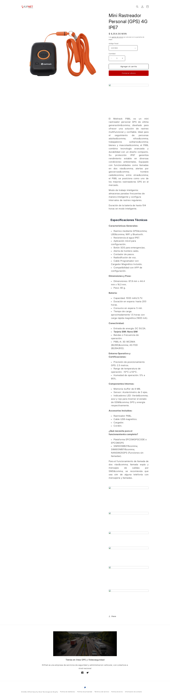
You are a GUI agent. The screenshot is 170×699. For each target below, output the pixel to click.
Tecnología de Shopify (50, 692)
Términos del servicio (101, 692)
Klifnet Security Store (35, 692)
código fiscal (113, 43)
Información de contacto (133, 692)
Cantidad (112, 54)
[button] (137, 6)
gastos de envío (117, 37)
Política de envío (117, 692)
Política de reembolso (67, 692)
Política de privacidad (84, 692)
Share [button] (113, 616)
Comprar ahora (129, 73)
